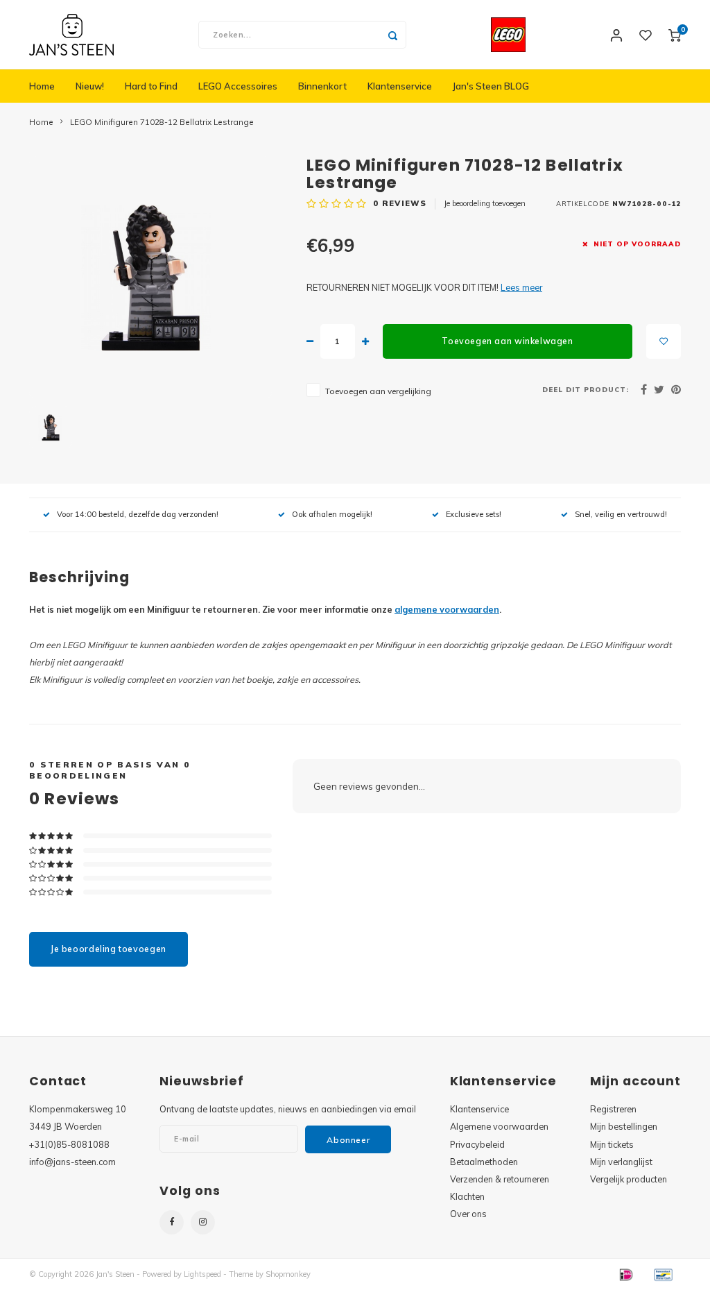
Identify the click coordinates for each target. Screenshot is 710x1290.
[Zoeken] (392, 35)
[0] (674, 35)
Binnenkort (322, 86)
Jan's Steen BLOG (491, 86)
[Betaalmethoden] (625, 1273)
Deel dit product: (585, 389)
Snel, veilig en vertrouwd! (621, 514)
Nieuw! (90, 86)
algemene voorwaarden (447, 609)
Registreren (613, 1108)
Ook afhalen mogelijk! (332, 514)
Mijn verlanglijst (621, 1161)
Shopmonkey (288, 1274)
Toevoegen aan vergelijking (378, 391)
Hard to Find (151, 86)
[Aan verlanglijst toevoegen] (663, 341)
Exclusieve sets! (473, 514)
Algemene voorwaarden (499, 1126)
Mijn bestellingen (623, 1126)
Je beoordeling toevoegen (485, 203)
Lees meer (521, 287)
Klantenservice (399, 86)
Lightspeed (202, 1274)
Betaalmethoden (484, 1161)
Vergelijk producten (628, 1179)
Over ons (468, 1213)
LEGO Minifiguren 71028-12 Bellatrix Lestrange (162, 122)
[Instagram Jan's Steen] (203, 1222)
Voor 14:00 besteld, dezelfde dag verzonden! (137, 514)
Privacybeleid (477, 1144)
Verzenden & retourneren (499, 1179)
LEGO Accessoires (237, 86)
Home (42, 86)
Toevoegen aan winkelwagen (507, 341)
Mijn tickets (612, 1144)
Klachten (467, 1196)
